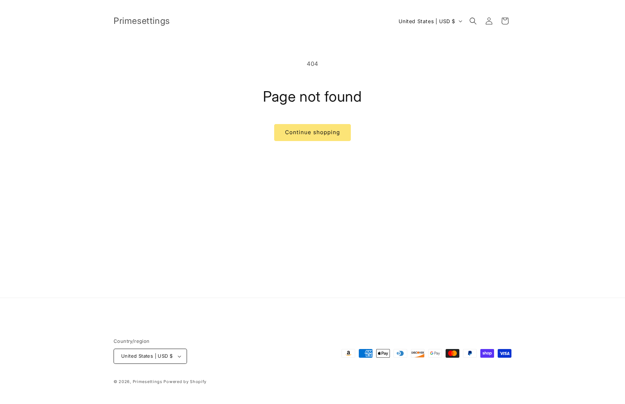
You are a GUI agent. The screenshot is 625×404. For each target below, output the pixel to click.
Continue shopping (312, 132)
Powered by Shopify (185, 381)
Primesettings (147, 381)
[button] (473, 21)
